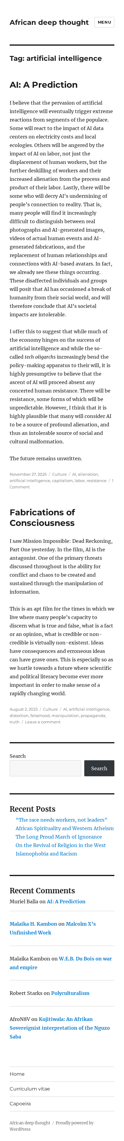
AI (74, 474)
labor (80, 480)
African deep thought (49, 22)
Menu (104, 22)
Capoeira (20, 1104)
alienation (88, 474)
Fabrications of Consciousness (42, 517)
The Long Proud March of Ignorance (59, 837)
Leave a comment (42, 721)
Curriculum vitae (30, 1089)
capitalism (62, 480)
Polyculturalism (70, 993)
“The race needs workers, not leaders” (61, 820)
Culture (59, 474)
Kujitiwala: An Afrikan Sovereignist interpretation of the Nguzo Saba (60, 1028)
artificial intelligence (30, 480)
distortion (19, 715)
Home (17, 1074)
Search (18, 756)
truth (15, 721)
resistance (97, 480)
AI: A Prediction (44, 85)
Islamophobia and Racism (46, 854)
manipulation (65, 715)
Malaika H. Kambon (33, 924)
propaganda (93, 715)
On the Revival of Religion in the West (61, 845)
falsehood (40, 715)
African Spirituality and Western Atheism (65, 828)
